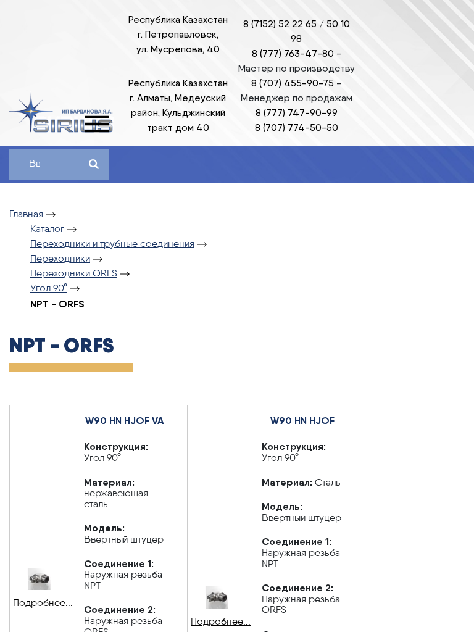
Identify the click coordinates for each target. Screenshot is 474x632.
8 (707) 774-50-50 (296, 127)
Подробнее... (39, 604)
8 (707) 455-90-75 (292, 83)
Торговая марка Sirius (61, 111)
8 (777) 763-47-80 (293, 53)
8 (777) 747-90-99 (297, 112)
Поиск (93, 164)
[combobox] (35, 164)
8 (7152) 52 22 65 (280, 24)
